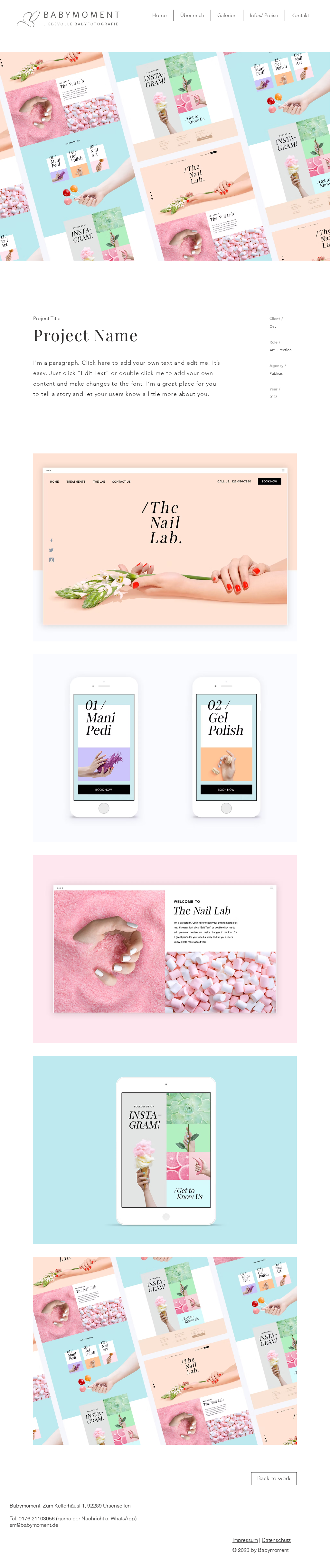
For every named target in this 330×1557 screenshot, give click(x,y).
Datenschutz (276, 1540)
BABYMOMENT (82, 15)
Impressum (245, 1540)
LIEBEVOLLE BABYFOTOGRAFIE (81, 24)
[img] (165, 547)
